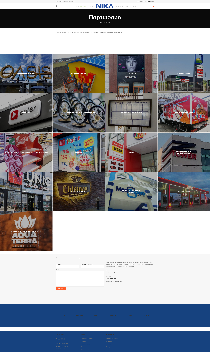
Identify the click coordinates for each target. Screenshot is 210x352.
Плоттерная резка (86, 346)
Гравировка (84, 341)
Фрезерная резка (85, 349)
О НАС (63, 316)
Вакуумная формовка (87, 338)
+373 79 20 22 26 (150, 1)
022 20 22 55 (112, 276)
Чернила (108, 344)
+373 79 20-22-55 (60, 340)
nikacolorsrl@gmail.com (116, 281)
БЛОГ (130, 316)
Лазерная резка (85, 344)
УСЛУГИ (96, 316)
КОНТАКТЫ (147, 316)
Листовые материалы (112, 338)
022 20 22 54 (113, 278)
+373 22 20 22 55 (141, 1)
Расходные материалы (112, 346)
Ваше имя (59, 264)
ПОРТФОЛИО (80, 316)
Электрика (109, 341)
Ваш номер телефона (87, 264)
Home (101, 22)
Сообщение (59, 270)
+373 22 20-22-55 (60, 338)
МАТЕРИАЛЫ (113, 316)
